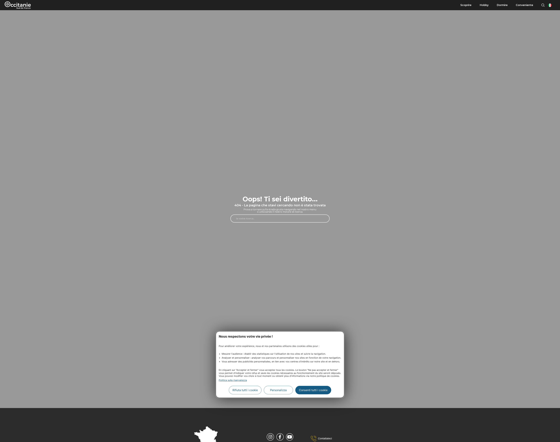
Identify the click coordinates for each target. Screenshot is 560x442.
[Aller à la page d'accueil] (18, 5)
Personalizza (278, 390)
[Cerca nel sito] (543, 5)
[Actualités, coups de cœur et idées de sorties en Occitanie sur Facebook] (280, 437)
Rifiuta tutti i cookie (245, 390)
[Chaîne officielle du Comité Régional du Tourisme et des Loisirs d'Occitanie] (289, 437)
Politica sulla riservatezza (233, 380)
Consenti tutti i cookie (313, 390)
